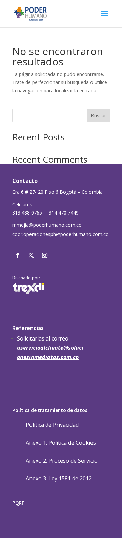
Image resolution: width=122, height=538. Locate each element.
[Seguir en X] (31, 255)
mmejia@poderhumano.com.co (47, 225)
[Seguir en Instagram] (44, 255)
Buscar (98, 115)
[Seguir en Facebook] (17, 255)
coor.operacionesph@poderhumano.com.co (60, 234)
